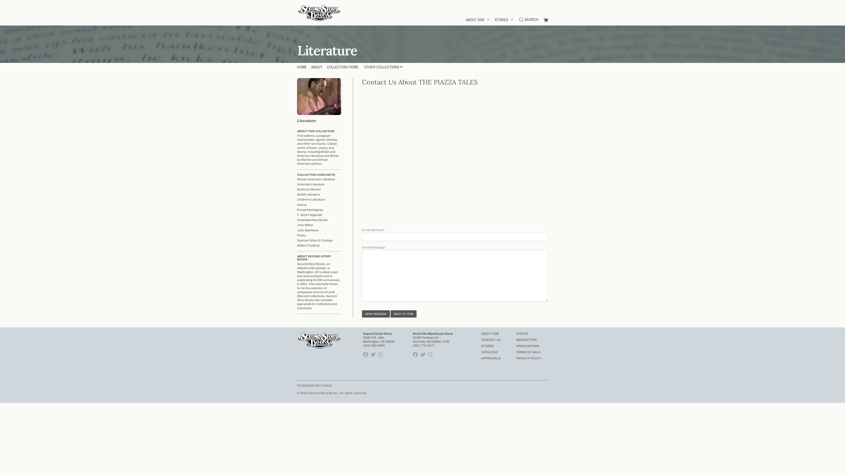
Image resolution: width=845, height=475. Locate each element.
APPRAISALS (491, 358)
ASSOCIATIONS (527, 346)
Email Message (374, 247)
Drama (302, 204)
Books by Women (309, 189)
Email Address (373, 230)
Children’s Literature (311, 199)
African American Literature (316, 179)
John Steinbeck (307, 230)
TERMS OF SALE (528, 352)
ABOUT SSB (475, 19)
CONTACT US (491, 340)
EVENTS (522, 333)
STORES (501, 19)
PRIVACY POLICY (528, 358)
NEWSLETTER (526, 340)
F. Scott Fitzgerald (309, 215)
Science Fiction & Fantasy (315, 240)
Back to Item (403, 314)
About (316, 67)
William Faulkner (308, 245)
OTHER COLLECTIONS (381, 67)
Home (302, 67)
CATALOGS (489, 352)
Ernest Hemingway (310, 210)
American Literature (311, 184)
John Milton (305, 225)
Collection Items (342, 67)
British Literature (308, 194)
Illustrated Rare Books (312, 220)
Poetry (301, 235)
